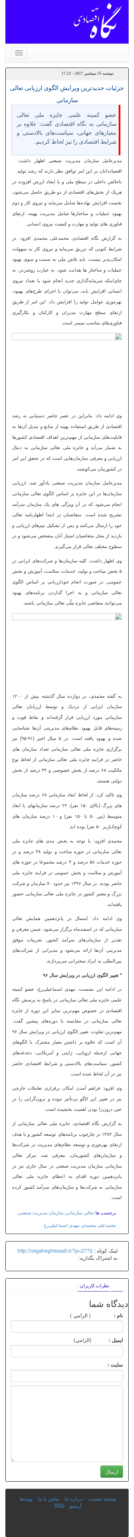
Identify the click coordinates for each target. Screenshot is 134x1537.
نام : (107, 1315)
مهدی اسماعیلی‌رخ (62, 1225)
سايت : (107, 1364)
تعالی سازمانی (80, 1212)
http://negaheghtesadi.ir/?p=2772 (55, 1250)
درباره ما (74, 1498)
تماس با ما (49, 1498)
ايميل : (107, 1339)
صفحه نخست (102, 1498)
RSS (59, 1505)
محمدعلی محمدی (99, 1225)
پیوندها (26, 1498)
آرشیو (75, 1505)
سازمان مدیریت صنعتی (41, 1212)
